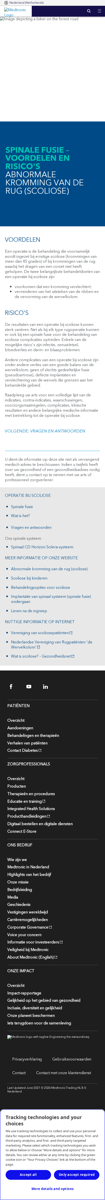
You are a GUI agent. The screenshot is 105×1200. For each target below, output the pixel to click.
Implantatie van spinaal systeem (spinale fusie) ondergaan (51, 599)
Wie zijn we (17, 859)
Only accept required (77, 1174)
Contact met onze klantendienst (63, 1073)
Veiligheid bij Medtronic (28, 949)
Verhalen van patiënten (27, 743)
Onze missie (18, 882)
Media (12, 897)
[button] (99, 8)
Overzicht (15, 720)
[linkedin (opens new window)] (48, 686)
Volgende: (45, 431)
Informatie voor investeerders (33, 942)
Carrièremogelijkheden (27, 919)
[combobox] (24, 3)
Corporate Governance (27, 927)
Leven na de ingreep (29, 611)
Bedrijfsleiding (19, 889)
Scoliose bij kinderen (29, 578)
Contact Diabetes (22, 750)
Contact (19, 1073)
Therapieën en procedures (31, 793)
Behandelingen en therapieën (33, 735)
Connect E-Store (21, 831)
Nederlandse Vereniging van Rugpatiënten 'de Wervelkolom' (51, 645)
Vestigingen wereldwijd (27, 912)
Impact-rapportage (24, 993)
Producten (16, 786)
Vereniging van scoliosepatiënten (40, 633)
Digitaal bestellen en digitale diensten (40, 823)
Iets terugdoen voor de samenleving (39, 1023)
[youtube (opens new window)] (31, 686)
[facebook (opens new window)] (15, 686)
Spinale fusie (22, 507)
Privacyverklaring (27, 1059)
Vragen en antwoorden (31, 527)
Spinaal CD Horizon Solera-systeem (42, 547)
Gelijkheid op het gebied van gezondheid (43, 1000)
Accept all (28, 1174)
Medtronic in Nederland (28, 867)
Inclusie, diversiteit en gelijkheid (34, 1008)
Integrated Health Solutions (31, 808)
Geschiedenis (19, 904)
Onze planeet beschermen (31, 1015)
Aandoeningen (20, 728)
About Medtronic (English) (30, 957)
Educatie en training (24, 801)
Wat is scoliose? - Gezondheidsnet (41, 656)
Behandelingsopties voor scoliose (40, 587)
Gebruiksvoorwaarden (71, 1059)
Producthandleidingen (26, 816)
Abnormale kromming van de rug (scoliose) (49, 569)
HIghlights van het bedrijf (29, 874)
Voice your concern (24, 934)
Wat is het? (20, 516)
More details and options (53, 1189)
